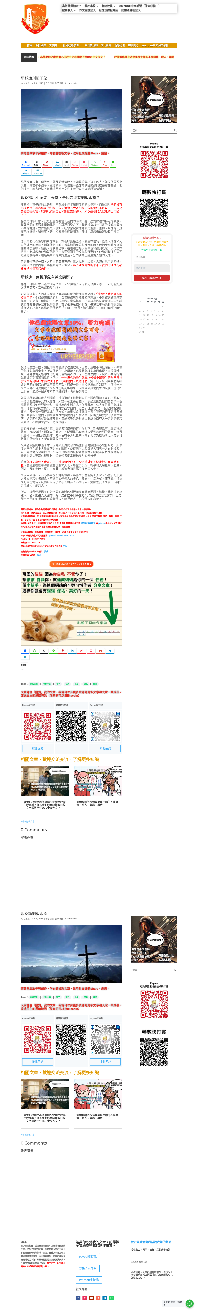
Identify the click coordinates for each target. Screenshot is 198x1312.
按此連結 (37, 748)
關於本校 (90, 6)
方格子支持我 (87, 1268)
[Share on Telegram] (110, 651)
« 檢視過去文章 (27, 821)
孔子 (58, 684)
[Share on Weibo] (81, 651)
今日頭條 (40, 46)
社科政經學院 (71, 46)
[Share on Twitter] (44, 651)
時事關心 (133, 46)
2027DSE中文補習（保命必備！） (140, 6)
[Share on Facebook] (25, 651)
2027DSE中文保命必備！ (156, 46)
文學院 (53, 46)
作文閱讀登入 (87, 10)
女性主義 (47, 684)
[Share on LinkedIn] (72, 651)
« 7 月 (141, 332)
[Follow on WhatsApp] (111, 1298)
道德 (95, 684)
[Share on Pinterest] (62, 651)
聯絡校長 (107, 6)
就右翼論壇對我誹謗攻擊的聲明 (151, 1242)
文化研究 (106, 46)
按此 (65, 546)
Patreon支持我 (89, 1280)
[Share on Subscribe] (25, 657)
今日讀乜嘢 (91, 46)
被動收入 (67, 10)
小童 (76, 684)
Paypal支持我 (88, 1257)
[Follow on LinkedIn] (104, 1298)
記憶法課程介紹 (108, 10)
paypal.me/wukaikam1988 (61, 535)
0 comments (71, 83)
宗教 (67, 684)
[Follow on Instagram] (84, 1298)
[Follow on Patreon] (98, 1298)
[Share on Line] (53, 651)
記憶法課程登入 (131, 10)
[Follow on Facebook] (78, 1298)
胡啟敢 (26, 83)
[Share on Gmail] (100, 651)
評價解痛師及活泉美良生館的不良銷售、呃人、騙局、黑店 (119, 57)
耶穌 (86, 684)
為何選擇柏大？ (71, 6)
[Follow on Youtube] (91, 1298)
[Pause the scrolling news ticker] (175, 57)
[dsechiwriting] (154, 122)
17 (144, 319)
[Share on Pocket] (91, 651)
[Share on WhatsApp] (34, 651)
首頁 (29, 46)
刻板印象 (34, 684)
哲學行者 (120, 46)
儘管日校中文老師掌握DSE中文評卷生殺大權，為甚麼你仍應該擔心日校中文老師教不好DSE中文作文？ (45, 805)
